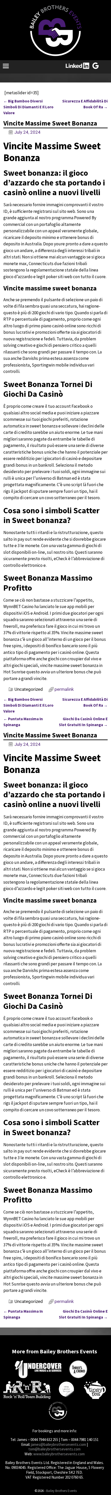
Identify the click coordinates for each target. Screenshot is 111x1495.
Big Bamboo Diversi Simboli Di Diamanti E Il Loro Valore (28, 107)
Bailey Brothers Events (61, 1491)
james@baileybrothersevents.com (58, 1444)
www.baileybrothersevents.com (59, 1453)
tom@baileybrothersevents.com (54, 1449)
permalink (64, 689)
